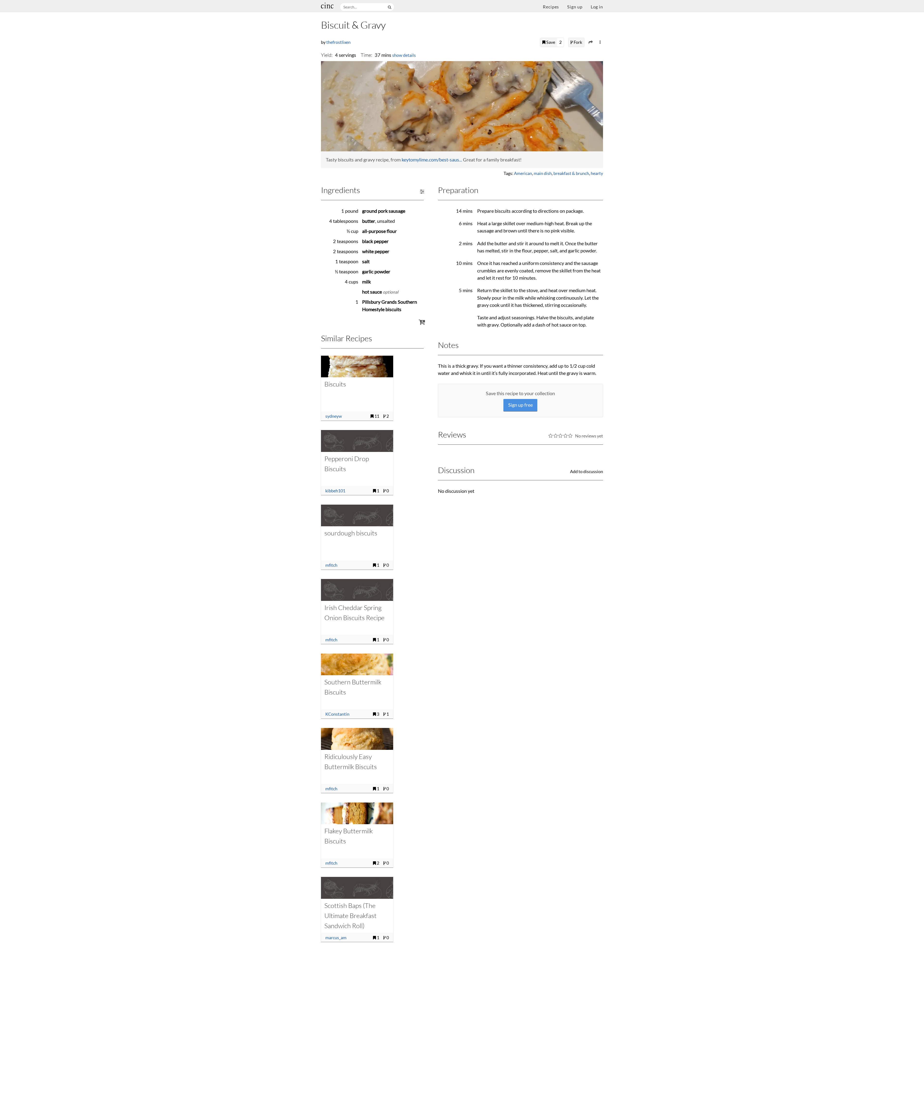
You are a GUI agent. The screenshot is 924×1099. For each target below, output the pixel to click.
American (523, 173)
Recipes (551, 6)
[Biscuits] (357, 366)
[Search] (390, 7)
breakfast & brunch (571, 173)
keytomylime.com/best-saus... (432, 159)
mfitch (331, 565)
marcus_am (335, 937)
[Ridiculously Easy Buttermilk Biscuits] (357, 739)
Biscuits (335, 384)
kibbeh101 (335, 490)
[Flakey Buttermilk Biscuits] (357, 813)
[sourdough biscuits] (357, 515)
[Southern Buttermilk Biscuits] (357, 664)
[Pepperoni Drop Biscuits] (357, 441)
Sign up (574, 6)
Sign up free (520, 405)
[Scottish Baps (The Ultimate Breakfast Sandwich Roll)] (357, 888)
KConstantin (337, 714)
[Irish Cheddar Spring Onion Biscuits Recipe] (357, 590)
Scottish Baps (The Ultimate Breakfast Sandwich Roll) (350, 915)
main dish (543, 173)
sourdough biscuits (350, 533)
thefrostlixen (338, 42)
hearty (597, 173)
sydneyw (333, 416)
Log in (597, 6)
